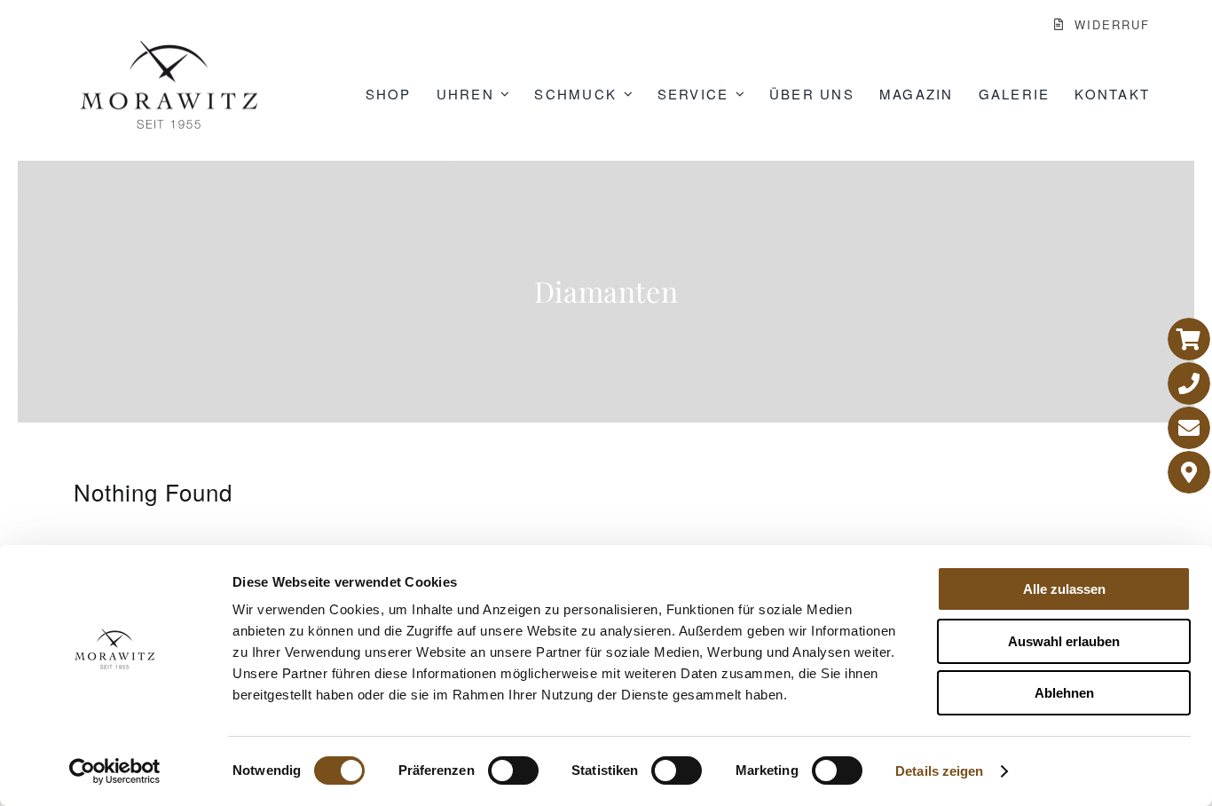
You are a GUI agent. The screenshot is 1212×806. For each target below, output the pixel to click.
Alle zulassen (1064, 589)
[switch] (513, 770)
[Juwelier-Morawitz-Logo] (168, 48)
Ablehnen (1064, 692)
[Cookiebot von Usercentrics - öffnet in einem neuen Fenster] (115, 771)
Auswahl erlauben (1064, 641)
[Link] (1189, 339)
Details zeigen (939, 770)
